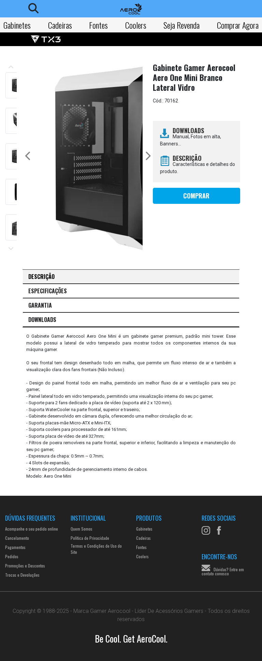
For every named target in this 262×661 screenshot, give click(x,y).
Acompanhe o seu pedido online (31, 529)
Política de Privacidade (90, 538)
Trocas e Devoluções (22, 575)
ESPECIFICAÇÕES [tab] (47, 291)
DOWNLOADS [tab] (42, 319)
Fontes (98, 25)
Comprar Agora (238, 25)
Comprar (196, 195)
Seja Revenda (181, 25)
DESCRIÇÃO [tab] (41, 276)
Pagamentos (15, 547)
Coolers (135, 25)
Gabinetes (17, 25)
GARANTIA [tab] (40, 305)
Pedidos (11, 556)
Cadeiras (60, 25)
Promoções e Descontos (25, 565)
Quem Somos (81, 529)
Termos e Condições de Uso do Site (96, 549)
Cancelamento (17, 538)
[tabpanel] (131, 406)
